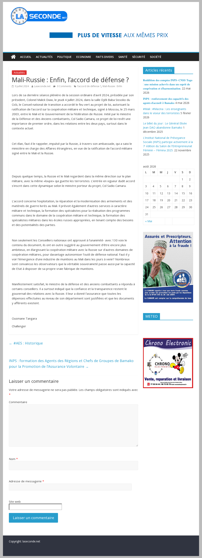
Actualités (44, 57)
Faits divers (105, 57)
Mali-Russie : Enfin (112, 86)
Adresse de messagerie (26, 481)
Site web (15, 501)
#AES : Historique (26, 343)
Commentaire (18, 402)
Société (155, 57)
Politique (64, 57)
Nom (13, 459)
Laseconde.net (42, 86)
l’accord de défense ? (89, 86)
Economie (83, 57)
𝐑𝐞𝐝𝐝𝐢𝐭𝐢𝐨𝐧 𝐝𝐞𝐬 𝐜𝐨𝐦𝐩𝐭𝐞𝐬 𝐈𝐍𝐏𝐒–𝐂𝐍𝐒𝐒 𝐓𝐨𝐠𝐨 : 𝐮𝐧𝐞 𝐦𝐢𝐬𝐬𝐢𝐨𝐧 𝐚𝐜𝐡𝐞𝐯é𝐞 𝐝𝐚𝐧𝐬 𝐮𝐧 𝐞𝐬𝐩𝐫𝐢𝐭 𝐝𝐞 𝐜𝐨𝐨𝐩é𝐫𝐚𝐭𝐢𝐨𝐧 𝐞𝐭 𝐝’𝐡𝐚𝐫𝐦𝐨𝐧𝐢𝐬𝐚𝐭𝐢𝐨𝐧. (167, 84)
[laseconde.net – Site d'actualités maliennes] (13, 57)
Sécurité (138, 57)
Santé (122, 57)
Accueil (25, 57)
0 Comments (63, 86)
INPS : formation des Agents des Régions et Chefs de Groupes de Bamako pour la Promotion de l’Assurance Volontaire (71, 363)
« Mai (148, 221)
